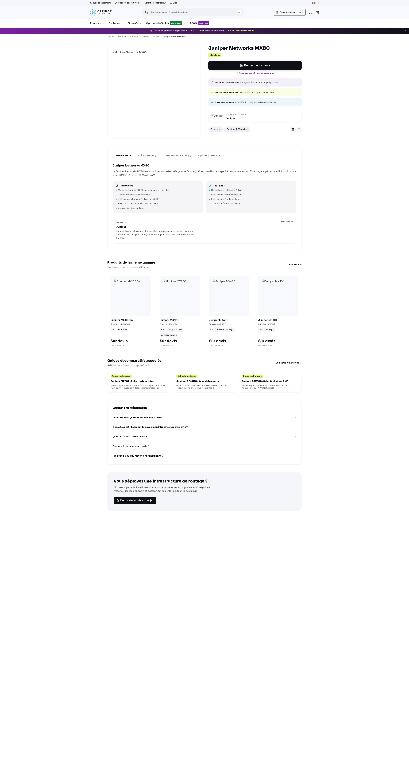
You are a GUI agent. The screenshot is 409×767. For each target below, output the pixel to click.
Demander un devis (257, 65)
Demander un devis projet (137, 500)
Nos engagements (102, 3)
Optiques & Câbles (163, 23)
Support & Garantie (208, 155)
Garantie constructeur (155, 3)
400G (199, 23)
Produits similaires (178, 155)
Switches (114, 23)
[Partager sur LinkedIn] (292, 129)
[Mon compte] (310, 12)
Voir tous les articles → (289, 362)
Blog (175, 3)
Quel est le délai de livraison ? (130, 436)
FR (315, 2)
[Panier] (317, 12)
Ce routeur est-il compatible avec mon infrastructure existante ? (150, 427)
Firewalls (133, 23)
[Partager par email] (299, 129)
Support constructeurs (129, 3)
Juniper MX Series (150, 37)
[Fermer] (405, 30)
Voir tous (285, 221)
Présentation (123, 155)
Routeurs (95, 23)
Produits (122, 37)
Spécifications (148, 155)
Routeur (134, 37)
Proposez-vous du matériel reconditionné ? (138, 455)
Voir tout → (295, 264)
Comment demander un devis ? (131, 446)
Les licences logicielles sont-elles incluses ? (138, 417)
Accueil (110, 37)
